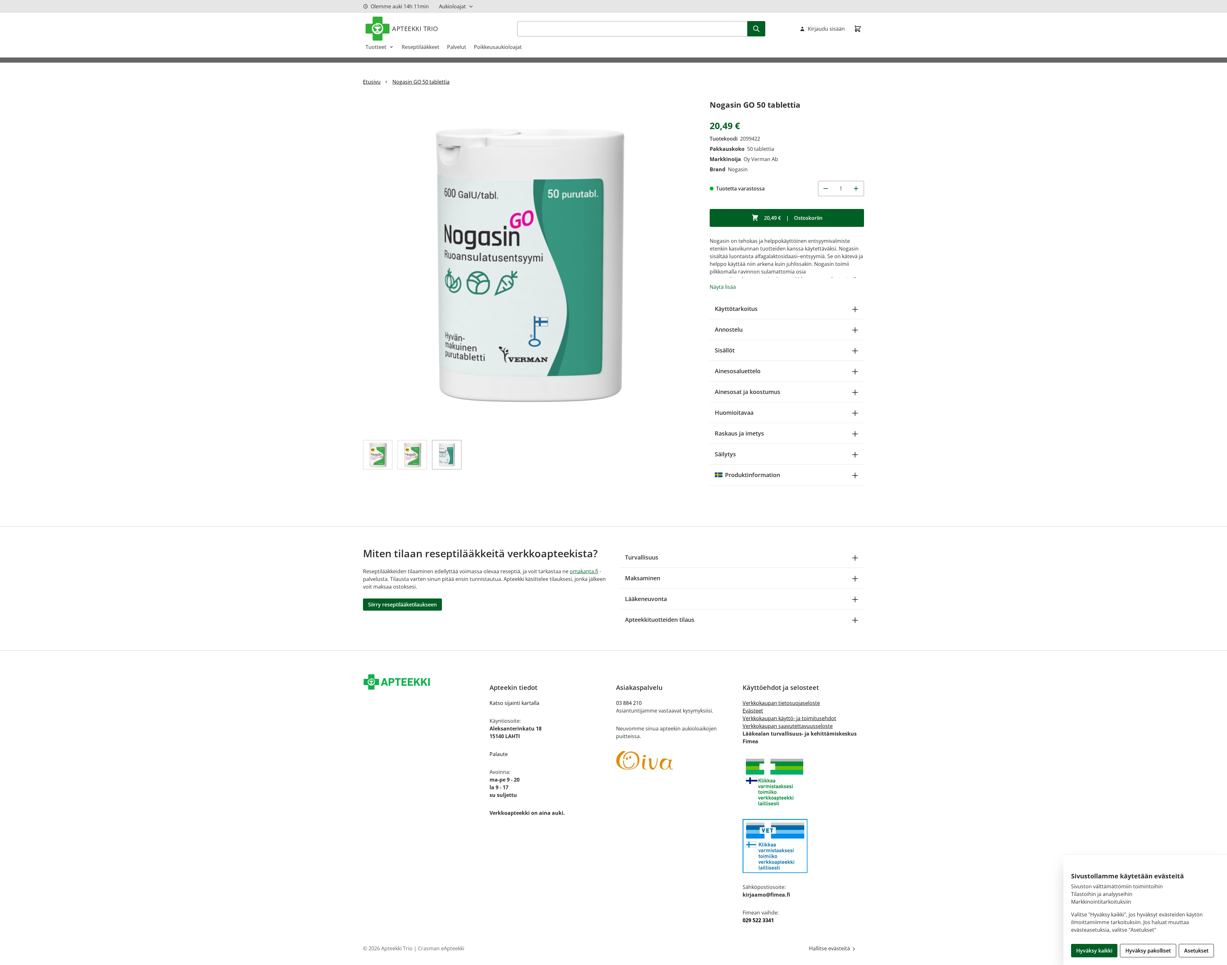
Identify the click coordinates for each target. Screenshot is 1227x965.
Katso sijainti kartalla (514, 702)
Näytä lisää (723, 286)
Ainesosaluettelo (737, 371)
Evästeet (753, 710)
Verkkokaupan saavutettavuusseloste (788, 726)
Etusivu (372, 81)
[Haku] (756, 28)
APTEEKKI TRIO (415, 28)
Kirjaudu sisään (826, 28)
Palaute (499, 754)
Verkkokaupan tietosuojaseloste (781, 702)
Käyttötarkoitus (736, 309)
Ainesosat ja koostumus (747, 392)
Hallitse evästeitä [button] (830, 948)
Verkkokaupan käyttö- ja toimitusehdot (789, 718)
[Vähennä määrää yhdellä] (825, 188)
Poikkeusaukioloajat (498, 46)
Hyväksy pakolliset (1148, 950)
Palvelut (456, 46)
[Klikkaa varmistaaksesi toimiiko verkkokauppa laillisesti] (803, 782)
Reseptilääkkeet (420, 46)
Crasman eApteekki (441, 948)
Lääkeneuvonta (646, 599)
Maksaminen (642, 578)
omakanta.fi (584, 571)
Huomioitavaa (734, 412)
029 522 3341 (758, 920)
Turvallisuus (641, 557)
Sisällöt (725, 350)
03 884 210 (629, 702)
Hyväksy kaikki (1094, 950)
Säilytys (725, 454)
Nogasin (738, 169)
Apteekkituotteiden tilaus (659, 619)
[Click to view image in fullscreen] (530, 265)
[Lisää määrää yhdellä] (856, 188)
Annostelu (729, 329)
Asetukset (1196, 950)
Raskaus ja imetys (739, 433)
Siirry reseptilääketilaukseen (402, 604)
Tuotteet (376, 46)
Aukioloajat (452, 6)
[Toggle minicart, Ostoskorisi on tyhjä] (858, 29)
